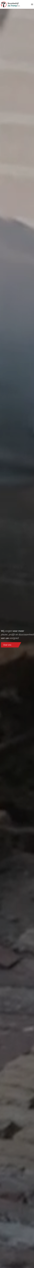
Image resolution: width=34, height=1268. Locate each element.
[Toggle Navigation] (32, 4)
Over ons (7, 644)
